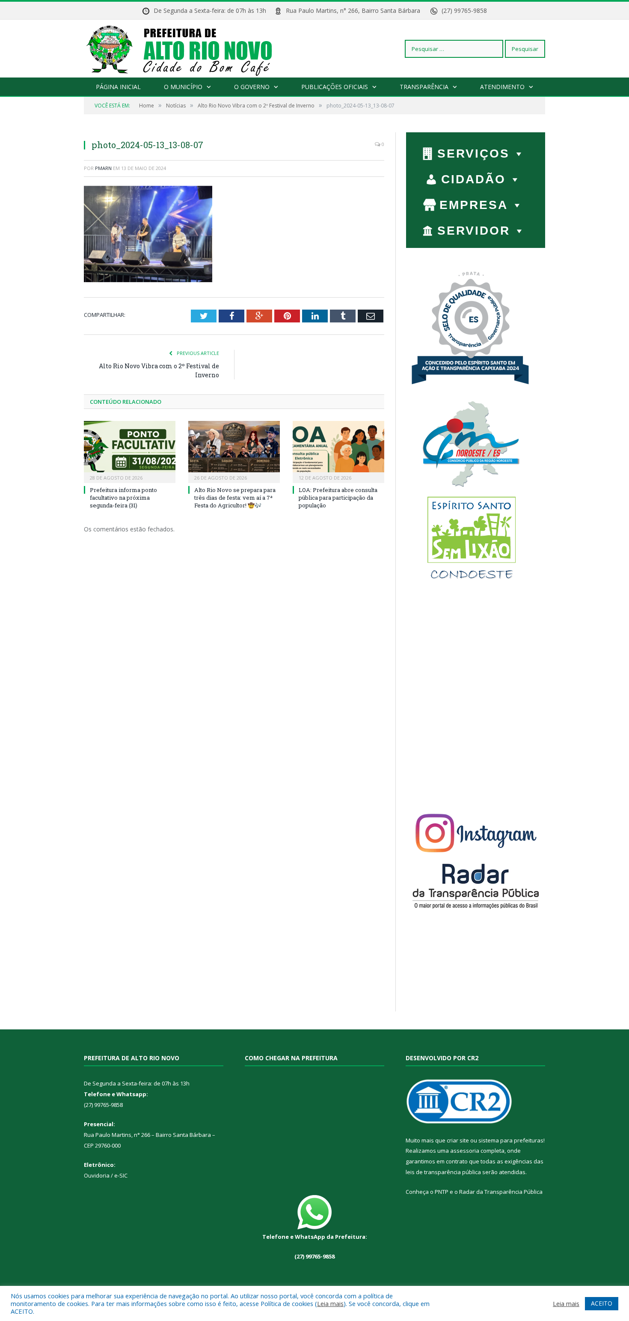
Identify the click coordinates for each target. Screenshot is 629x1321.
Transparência (424, 87)
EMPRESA (473, 205)
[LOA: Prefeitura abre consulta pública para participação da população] (338, 451)
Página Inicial (118, 87)
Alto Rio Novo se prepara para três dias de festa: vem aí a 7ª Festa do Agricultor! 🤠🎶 (235, 497)
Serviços (473, 153)
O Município (183, 87)
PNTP (441, 1192)
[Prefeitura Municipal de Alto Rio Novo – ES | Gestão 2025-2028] (187, 49)
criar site (458, 1140)
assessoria (464, 1150)
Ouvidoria (97, 1175)
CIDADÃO (473, 179)
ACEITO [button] (601, 1303)
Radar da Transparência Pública (501, 1192)
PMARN (103, 168)
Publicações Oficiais (334, 87)
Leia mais (330, 1303)
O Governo (252, 87)
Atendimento (502, 87)
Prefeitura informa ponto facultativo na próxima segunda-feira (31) (123, 497)
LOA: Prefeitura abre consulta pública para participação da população (338, 497)
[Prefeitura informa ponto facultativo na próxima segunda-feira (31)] (129, 451)
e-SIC (120, 1175)
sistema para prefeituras (510, 1140)
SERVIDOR (473, 230)
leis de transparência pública (443, 1172)
